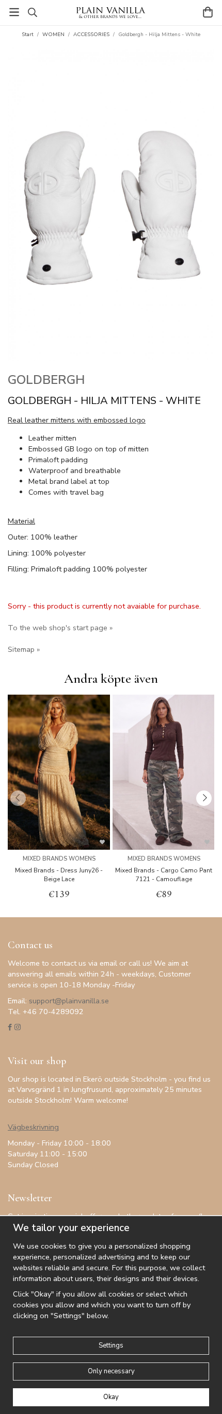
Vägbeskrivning (33, 1127)
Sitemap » (24, 649)
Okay (111, 1397)
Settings (111, 1345)
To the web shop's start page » (60, 627)
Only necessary (111, 1371)
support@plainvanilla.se (69, 1001)
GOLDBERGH (46, 380)
